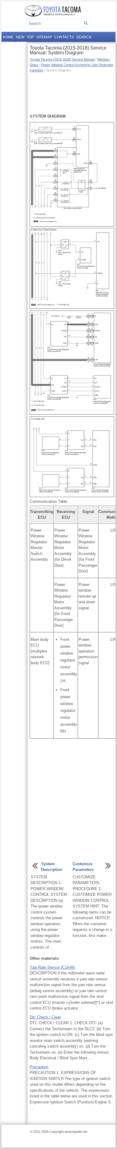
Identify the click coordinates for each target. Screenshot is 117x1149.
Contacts (64, 37)
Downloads (14, 43)
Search (84, 37)
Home (8, 37)
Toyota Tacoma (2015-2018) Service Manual (62, 59)
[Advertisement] (71, 92)
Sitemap (44, 37)
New (20, 37)
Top (30, 37)
